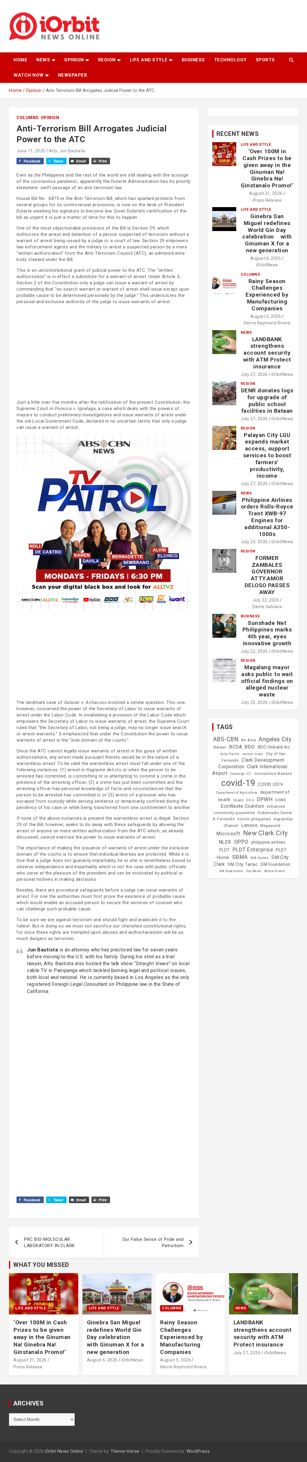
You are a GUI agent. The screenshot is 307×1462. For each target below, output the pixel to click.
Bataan (219, 747)
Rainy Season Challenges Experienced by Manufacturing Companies (267, 295)
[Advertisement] (103, 351)
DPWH (265, 799)
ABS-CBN (226, 739)
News (43, 60)
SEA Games (260, 858)
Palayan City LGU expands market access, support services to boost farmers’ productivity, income (267, 455)
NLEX (225, 842)
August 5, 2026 (265, 316)
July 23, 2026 (254, 541)
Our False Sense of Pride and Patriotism (153, 1242)
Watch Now (28, 75)
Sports (265, 60)
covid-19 (238, 783)
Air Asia (248, 740)
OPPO (241, 842)
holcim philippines (254, 819)
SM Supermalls (231, 871)
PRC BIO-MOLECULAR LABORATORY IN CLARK (49, 1242)
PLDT (224, 850)
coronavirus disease (273, 774)
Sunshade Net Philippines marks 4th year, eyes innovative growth (267, 633)
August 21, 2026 (265, 193)
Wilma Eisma (274, 871)
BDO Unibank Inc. (274, 747)
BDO (250, 747)
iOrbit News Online (64, 1451)
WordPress (198, 1451)
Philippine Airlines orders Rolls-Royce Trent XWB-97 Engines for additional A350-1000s (267, 517)
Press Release (267, 200)
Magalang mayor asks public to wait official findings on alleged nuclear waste (267, 681)
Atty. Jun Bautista (67, 150)
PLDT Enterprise (253, 849)
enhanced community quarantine (249, 809)
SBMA (240, 857)
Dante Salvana (267, 606)
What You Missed (41, 1264)
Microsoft (228, 833)
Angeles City (274, 739)
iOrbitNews (267, 264)
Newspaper (72, 75)
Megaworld (270, 826)
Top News (253, 871)
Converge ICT (241, 774)
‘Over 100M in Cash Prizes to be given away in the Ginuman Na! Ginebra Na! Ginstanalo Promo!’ (267, 168)
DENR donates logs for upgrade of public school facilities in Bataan (267, 400)
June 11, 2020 (30, 150)
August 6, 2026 (265, 258)
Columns (27, 117)
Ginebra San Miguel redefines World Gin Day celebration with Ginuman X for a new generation (267, 233)
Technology (230, 60)
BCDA (235, 747)
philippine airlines (268, 842)
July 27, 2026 (254, 374)
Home (20, 60)
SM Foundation (276, 864)
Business (193, 60)
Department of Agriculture (237, 793)
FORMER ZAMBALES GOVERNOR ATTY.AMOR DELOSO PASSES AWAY (267, 575)
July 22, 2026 (265, 600)
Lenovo (249, 825)
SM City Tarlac (243, 864)
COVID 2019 (270, 784)
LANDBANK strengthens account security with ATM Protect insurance (267, 353)
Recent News (237, 133)
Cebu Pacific (230, 754)
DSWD (280, 800)
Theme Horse (125, 1451)
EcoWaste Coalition (242, 806)
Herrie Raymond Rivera (267, 323)
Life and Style (149, 60)
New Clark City (265, 833)
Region (107, 60)
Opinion (74, 60)
